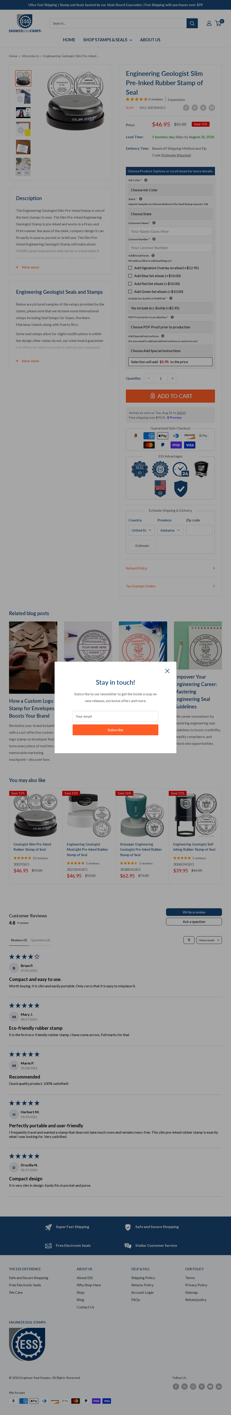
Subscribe (115, 730)
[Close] (167, 670)
